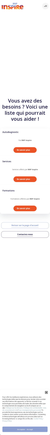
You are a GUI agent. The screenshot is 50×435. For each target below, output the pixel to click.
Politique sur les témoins (14, 408)
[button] (46, 392)
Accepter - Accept (25, 429)
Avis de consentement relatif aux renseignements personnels (24, 409)
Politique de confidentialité (33, 408)
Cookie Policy (38, 419)
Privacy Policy (7, 421)
